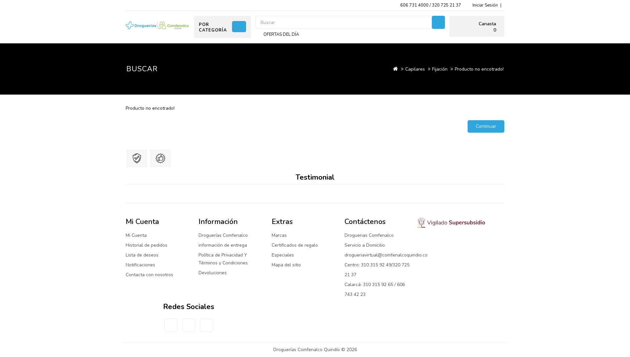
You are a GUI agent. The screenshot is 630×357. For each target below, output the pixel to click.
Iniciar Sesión (485, 5)
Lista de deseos (142, 255)
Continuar (486, 126)
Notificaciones (140, 265)
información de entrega (223, 245)
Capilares (415, 69)
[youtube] (206, 329)
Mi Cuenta (136, 235)
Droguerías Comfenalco (223, 235)
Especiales (283, 255)
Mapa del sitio (286, 265)
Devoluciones (213, 273)
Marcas (279, 235)
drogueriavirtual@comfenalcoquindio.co (386, 255)
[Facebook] (171, 329)
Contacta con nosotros (149, 275)
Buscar (438, 22)
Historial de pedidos (146, 245)
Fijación (440, 69)
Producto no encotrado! (479, 69)
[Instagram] (188, 329)
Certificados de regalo (295, 245)
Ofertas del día (281, 34)
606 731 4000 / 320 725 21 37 (430, 5)
